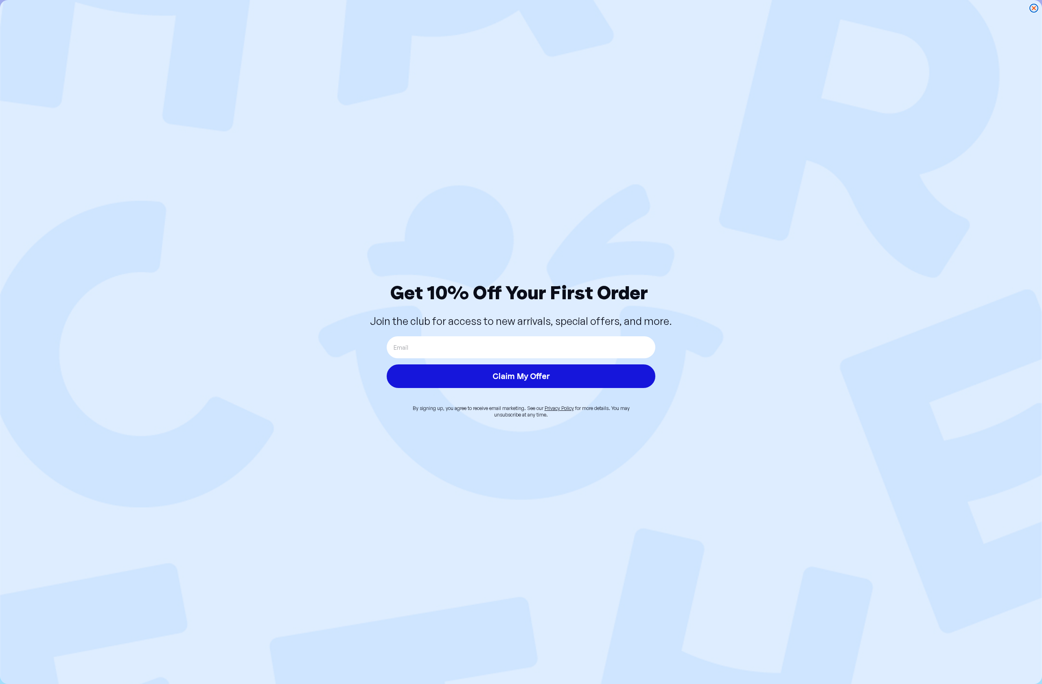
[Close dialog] (1034, 8)
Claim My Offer (521, 376)
